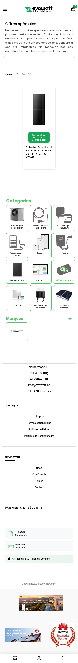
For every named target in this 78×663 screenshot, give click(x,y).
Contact (39, 487)
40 (23, 74)
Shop (39, 467)
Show (8, 74)
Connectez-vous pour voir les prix (39, 137)
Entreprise (39, 416)
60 (29, 74)
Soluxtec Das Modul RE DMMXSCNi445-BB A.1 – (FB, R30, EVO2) (39, 152)
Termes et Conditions (39, 422)
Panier (39, 480)
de (35, 435)
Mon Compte (39, 474)
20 (16, 74)
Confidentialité (45, 435)
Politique (29, 435)
